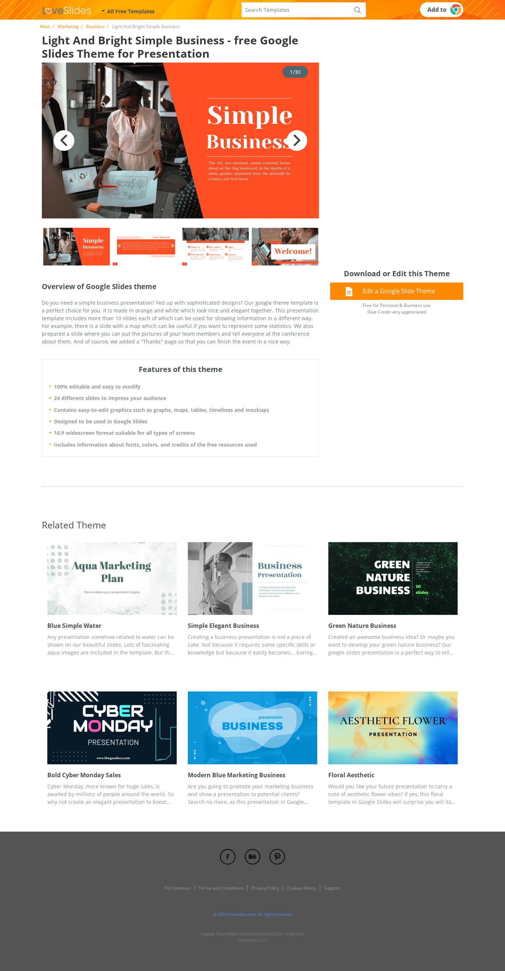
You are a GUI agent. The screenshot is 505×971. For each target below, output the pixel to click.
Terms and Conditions (221, 888)
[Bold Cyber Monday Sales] (112, 727)
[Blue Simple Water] (112, 578)
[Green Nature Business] (393, 578)
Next (297, 140)
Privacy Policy (265, 888)
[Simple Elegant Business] (252, 578)
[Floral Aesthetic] (393, 727)
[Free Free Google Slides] (67, 10)
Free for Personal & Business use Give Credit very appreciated (397, 308)
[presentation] (52, 578)
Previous (64, 140)
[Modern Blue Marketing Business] (252, 727)
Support (332, 888)
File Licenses (178, 888)
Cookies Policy (301, 888)
